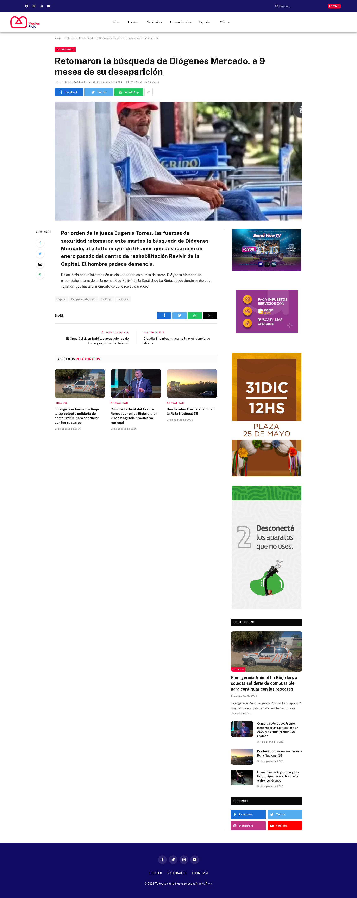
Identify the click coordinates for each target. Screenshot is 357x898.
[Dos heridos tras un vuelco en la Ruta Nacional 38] (192, 383)
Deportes (205, 22)
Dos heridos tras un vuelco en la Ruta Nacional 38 (190, 411)
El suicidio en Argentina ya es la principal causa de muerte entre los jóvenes (278, 776)
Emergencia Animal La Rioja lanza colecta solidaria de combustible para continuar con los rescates (77, 416)
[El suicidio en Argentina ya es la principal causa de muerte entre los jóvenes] (242, 777)
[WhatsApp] (40, 275)
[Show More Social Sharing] (148, 92)
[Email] (40, 264)
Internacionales (180, 22)
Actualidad (65, 49)
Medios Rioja (204, 883)
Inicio (116, 22)
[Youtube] (48, 6)
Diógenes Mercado (83, 299)
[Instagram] (41, 6)
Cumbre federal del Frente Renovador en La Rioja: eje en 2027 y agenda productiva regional (134, 416)
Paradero (123, 299)
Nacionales (154, 22)
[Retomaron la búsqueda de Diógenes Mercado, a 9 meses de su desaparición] (178, 161)
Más (222, 22)
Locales (133, 22)
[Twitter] (40, 253)
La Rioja (106, 299)
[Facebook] (27, 6)
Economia (200, 873)
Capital (61, 299)
